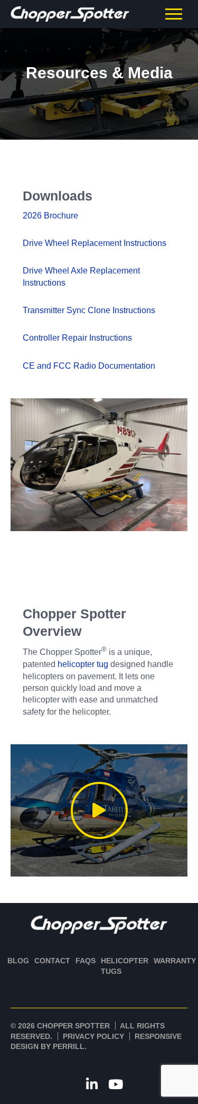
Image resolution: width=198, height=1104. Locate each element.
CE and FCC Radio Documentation (89, 365)
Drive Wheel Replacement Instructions (94, 243)
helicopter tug (83, 664)
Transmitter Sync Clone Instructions (89, 310)
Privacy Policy (93, 1036)
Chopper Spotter (70, 14)
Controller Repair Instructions (77, 337)
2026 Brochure (50, 215)
